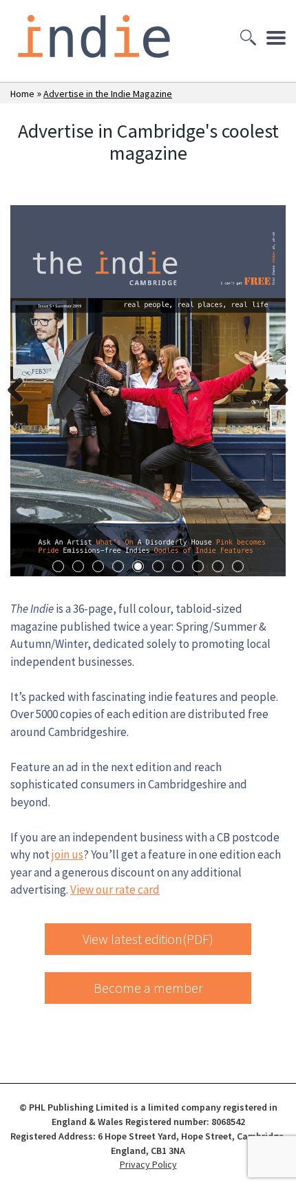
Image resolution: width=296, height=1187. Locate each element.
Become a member (148, 987)
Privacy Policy (148, 1164)
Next (275, 391)
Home (22, 93)
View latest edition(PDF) (148, 938)
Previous (20, 391)
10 (238, 566)
